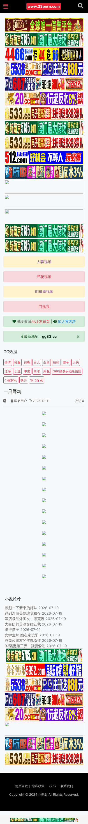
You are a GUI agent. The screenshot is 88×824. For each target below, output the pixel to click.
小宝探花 (11, 380)
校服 (17, 362)
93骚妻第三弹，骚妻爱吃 (25, 646)
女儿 (37, 362)
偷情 (8, 362)
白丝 (46, 362)
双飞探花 (36, 380)
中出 (27, 371)
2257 (52, 786)
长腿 (17, 371)
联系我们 (66, 786)
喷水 (37, 371)
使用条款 (21, 786)
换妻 (24, 380)
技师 (56, 362)
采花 (46, 371)
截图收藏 (33, 321)
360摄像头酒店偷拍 (67, 371)
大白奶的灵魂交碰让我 (23, 624)
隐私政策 (38, 786)
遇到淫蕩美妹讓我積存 (23, 613)
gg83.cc (49, 336)
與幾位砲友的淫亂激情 (23, 640)
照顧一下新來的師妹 (21, 608)
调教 (27, 362)
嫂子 (66, 362)
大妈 (75, 362)
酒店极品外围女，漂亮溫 (24, 618)
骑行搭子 (12, 629)
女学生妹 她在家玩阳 (21, 635)
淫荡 (8, 371)
